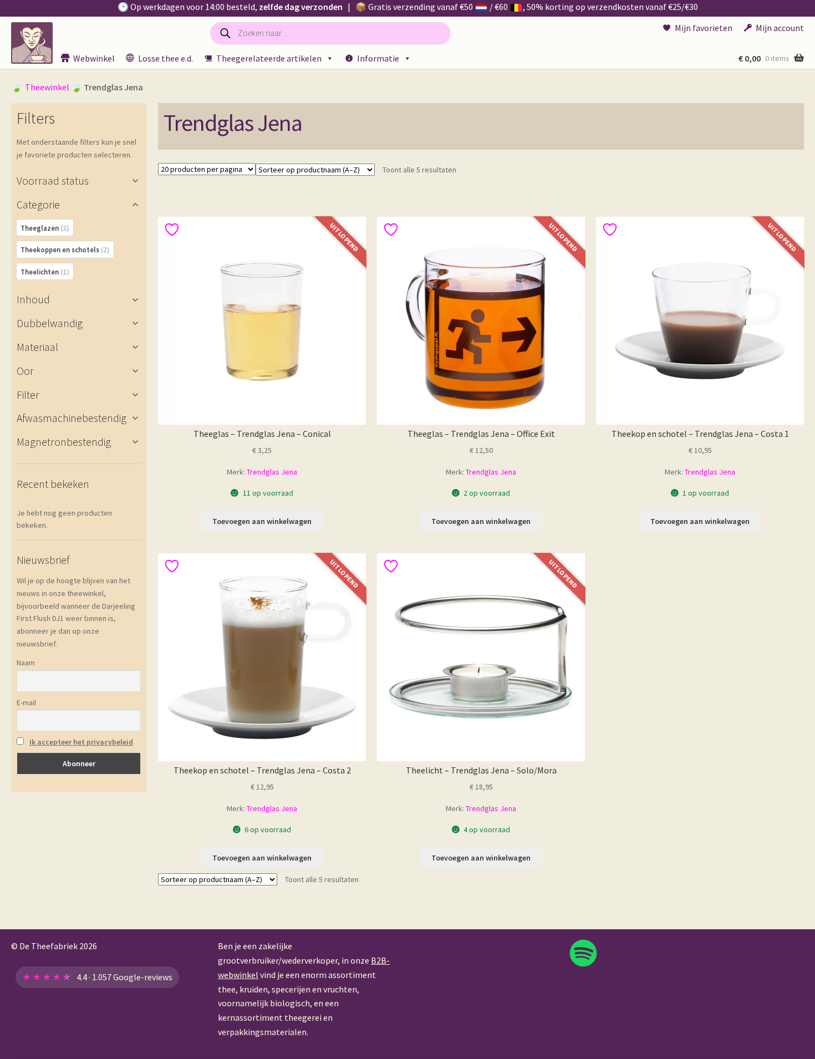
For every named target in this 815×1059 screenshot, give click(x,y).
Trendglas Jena (272, 472)
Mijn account (780, 27)
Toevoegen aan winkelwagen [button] (262, 521)
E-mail (26, 702)
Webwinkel (94, 58)
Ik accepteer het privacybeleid (81, 742)
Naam (26, 663)
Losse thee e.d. (165, 58)
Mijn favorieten (703, 27)
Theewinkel (47, 87)
